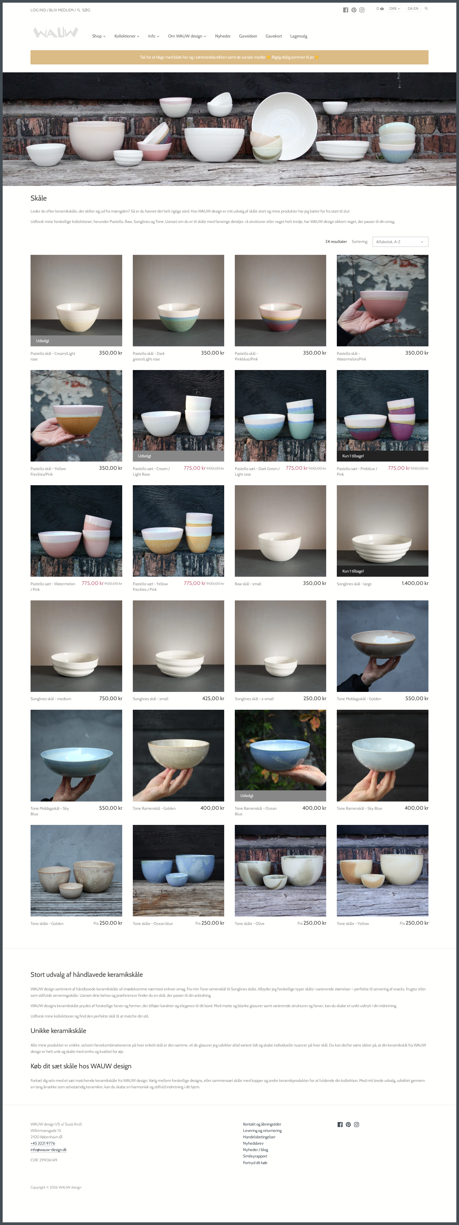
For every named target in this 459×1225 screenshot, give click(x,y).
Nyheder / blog (255, 1149)
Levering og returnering (262, 1130)
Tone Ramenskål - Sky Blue (359, 808)
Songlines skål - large (354, 584)
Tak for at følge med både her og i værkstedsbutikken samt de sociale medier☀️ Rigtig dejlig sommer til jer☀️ (229, 57)
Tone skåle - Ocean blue (153, 923)
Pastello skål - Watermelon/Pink (351, 356)
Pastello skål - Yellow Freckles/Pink (48, 471)
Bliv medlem (61, 10)
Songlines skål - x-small (254, 698)
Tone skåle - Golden (47, 923)
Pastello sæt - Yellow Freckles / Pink (150, 587)
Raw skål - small (248, 584)
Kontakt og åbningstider (262, 1124)
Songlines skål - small (150, 698)
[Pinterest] (353, 10)
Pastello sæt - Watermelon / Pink (53, 587)
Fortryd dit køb (255, 1162)
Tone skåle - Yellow (353, 923)
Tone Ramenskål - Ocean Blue (256, 811)
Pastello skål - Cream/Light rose (53, 356)
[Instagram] (361, 10)
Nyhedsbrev (253, 1143)
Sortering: (360, 241)
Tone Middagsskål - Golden (359, 698)
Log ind (38, 10)
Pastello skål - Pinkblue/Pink (246, 356)
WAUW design (70, 1187)
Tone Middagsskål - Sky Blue (50, 811)
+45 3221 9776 (43, 1143)
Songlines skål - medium (51, 698)
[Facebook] (345, 10)
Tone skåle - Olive (250, 923)
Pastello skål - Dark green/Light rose (149, 356)
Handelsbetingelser (259, 1137)
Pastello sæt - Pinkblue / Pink (357, 471)
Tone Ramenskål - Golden (154, 808)
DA (410, 8)
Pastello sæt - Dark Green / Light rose (257, 471)
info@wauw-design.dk (49, 1149)
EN (416, 8)
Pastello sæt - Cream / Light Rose (151, 471)
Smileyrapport (255, 1156)
